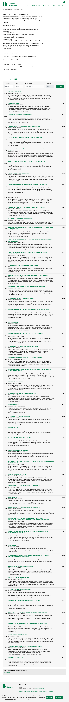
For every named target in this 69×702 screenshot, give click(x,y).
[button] (9, 86)
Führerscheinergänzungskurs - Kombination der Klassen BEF (25, 646)
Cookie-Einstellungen (10, 699)
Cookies (51, 691)
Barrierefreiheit (34, 691)
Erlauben (58, 697)
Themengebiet (28, 83)
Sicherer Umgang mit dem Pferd (17, 474)
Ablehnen (49, 697)
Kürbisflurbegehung (14, 103)
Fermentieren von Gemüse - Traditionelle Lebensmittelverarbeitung (27, 184)
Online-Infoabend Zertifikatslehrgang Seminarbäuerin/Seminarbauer (28, 275)
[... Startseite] (10, 4)
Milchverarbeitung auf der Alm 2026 (18, 173)
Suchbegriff (48, 83)
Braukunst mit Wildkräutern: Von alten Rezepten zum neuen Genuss (27, 623)
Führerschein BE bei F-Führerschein (18, 635)
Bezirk (16, 83)
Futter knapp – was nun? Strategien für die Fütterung (24, 485)
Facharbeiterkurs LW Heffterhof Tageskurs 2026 (22, 393)
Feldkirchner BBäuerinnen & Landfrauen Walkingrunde (24, 126)
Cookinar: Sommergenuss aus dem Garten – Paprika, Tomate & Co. (26, 161)
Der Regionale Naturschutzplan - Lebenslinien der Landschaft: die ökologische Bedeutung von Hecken (27, 449)
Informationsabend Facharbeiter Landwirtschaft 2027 (24, 346)
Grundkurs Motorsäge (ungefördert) (19, 577)
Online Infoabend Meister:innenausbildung (20, 566)
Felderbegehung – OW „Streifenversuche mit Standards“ (24, 265)
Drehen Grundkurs (13, 404)
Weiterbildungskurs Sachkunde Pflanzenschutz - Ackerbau (25, 357)
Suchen (60, 86)
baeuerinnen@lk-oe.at (39, 688)
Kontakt (40, 691)
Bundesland (7, 83)
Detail (63, 92)
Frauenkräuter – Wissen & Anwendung (19, 416)
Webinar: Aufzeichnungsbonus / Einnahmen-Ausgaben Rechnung (26, 286)
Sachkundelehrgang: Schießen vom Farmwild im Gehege (24, 600)
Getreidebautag (12, 497)
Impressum (21, 691)
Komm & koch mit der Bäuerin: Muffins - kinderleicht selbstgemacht (27, 612)
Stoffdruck (11, 196)
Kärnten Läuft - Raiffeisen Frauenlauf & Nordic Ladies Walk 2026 (26, 207)
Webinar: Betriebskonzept (15, 657)
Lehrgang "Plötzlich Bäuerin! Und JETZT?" (20, 589)
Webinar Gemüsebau (13, 427)
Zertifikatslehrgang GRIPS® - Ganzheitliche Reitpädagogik (25, 137)
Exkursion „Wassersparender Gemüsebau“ (20, 114)
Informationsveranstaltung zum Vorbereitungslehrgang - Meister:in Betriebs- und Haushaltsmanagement (28, 556)
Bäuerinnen (16, 9)
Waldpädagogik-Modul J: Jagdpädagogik (19, 437)
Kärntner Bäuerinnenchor (15, 382)
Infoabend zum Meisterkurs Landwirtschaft (21, 298)
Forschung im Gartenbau (15, 92)
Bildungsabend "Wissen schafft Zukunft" (20, 218)
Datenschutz (27, 691)
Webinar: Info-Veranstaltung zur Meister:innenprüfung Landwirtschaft (29, 309)
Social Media (45, 691)
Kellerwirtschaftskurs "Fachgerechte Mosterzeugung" (24, 507)
